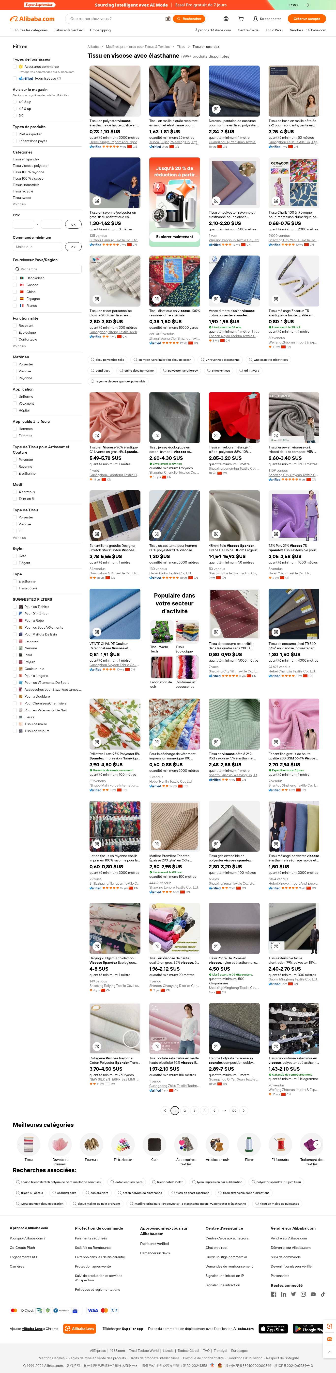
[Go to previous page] (165, 1110)
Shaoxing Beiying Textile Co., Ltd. (114, 986)
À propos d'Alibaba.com (29, 1228)
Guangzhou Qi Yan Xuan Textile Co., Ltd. (234, 142)
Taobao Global (188, 1351)
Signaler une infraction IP (225, 1276)
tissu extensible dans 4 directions (246, 1193)
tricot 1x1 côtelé (32, 1193)
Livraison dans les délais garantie (100, 1257)
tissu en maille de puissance (279, 1203)
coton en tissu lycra (129, 1182)
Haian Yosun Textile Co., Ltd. (290, 573)
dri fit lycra (251, 370)
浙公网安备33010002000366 (248, 1366)
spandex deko (66, 1193)
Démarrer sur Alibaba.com (291, 1248)
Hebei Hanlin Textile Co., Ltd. (170, 781)
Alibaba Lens (32, 1329)
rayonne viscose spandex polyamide (120, 381)
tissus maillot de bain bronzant (99, 1203)
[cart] (242, 19)
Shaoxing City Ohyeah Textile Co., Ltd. (294, 475)
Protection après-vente (93, 1266)
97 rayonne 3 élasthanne (223, 359)
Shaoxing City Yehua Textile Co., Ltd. (294, 240)
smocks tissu (221, 370)
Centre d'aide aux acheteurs (227, 1238)
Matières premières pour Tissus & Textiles (138, 47)
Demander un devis (155, 1253)
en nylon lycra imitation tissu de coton (164, 359)
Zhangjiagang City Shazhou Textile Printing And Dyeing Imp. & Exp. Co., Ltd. (174, 338)
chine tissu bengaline (139, 370)
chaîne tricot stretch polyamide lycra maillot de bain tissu (61, 1182)
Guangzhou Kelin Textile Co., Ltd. (293, 142)
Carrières (17, 1266)
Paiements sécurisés (91, 1238)
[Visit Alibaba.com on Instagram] (303, 1294)
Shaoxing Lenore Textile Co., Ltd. (174, 887)
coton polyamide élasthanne (142, 1193)
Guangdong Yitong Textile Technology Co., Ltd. (115, 332)
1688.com (117, 1351)
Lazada (168, 1351)
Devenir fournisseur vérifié (291, 1266)
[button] (168, 19)
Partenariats (280, 1276)
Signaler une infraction (223, 1285)
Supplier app (132, 1329)
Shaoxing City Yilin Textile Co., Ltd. (234, 671)
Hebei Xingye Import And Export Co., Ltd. (115, 142)
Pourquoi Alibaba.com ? (28, 1238)
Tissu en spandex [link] (206, 47)
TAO (206, 1351)
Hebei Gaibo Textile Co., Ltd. (170, 573)
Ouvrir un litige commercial (226, 1257)
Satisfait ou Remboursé (93, 1248)
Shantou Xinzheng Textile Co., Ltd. (294, 785)
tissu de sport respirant (192, 1193)
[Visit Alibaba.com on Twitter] (293, 1294)
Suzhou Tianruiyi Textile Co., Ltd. (114, 240)
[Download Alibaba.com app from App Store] (273, 1329)
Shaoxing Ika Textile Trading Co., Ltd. (234, 573)
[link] (329, 1326)
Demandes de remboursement (229, 1266)
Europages (239, 1351)
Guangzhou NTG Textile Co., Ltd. (114, 573)
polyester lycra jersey (183, 370)
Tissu (181, 47)
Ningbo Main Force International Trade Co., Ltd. (115, 785)
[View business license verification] (212, 1365)
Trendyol (220, 1351)
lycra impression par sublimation (219, 1182)
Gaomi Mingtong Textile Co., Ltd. (293, 979)
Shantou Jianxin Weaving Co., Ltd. (234, 775)
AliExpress (98, 1351)
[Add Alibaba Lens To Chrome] (79, 1329)
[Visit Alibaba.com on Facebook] (274, 1294)
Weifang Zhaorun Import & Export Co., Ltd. (294, 342)
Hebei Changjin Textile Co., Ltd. (292, 671)
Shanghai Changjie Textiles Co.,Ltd (174, 472)
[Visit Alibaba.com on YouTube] (313, 1294)
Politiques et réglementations (97, 1289)
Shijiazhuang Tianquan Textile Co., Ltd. (115, 883)
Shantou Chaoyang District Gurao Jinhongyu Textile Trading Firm (174, 986)
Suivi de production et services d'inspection (98, 1278)
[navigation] (47, 579)
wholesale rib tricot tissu (271, 359)
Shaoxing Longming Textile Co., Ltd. (234, 468)
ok (73, 224)
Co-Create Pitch (22, 1248)
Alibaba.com (243, 1329)
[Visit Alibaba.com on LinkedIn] (284, 1294)
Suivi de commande (286, 1257)
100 (234, 1110)
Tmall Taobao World (144, 1351)
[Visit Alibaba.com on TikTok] (323, 1294)
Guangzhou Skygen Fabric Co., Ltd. (115, 665)
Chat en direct (217, 1248)
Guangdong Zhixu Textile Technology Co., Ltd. (174, 1086)
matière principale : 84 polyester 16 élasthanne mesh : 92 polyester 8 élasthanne (190, 1203)
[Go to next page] (243, 1110)
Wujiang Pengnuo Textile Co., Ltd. (234, 240)
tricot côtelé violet (170, 1182)
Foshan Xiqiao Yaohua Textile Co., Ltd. (234, 336)
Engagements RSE (24, 1257)
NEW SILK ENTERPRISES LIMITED (115, 1079)
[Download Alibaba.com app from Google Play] (309, 1329)
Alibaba (93, 47)
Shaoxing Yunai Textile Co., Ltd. (232, 883)
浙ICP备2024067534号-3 (293, 1366)
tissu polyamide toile (110, 359)
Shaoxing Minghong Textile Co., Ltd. (234, 988)
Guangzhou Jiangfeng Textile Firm (115, 475)
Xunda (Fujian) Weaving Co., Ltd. (173, 142)
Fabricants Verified (154, 1244)
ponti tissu (103, 370)
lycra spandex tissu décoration (42, 1203)
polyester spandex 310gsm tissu (279, 1182)
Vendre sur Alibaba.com (289, 1238)
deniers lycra (99, 1193)
